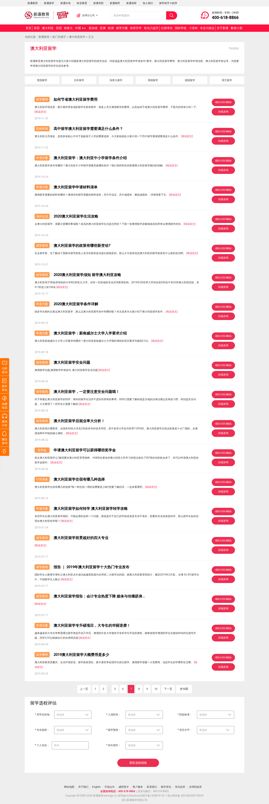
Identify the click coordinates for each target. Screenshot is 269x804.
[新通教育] (47, 15)
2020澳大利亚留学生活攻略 (76, 216)
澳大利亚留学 (77, 37)
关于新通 (222, 28)
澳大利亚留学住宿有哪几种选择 (79, 479)
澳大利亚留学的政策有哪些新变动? (82, 245)
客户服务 (138, 786)
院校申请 (42, 128)
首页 (28, 28)
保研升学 (136, 28)
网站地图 (69, 786)
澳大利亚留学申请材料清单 (76, 187)
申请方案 (42, 158)
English (96, 786)
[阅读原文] (40, 111)
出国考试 (167, 28)
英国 (37, 28)
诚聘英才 (124, 786)
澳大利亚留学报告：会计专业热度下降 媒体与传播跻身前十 (100, 596)
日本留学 (79, 80)
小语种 (193, 28)
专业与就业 (207, 28)
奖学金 (42, 450)
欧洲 (111, 28)
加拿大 (68, 28)
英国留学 (42, 80)
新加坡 (93, 28)
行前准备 (42, 479)
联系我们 (152, 786)
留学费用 (42, 99)
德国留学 (190, 80)
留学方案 (122, 28)
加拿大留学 (116, 80)
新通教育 (43, 37)
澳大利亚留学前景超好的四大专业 (81, 538)
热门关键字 (59, 37)
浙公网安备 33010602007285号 (185, 795)
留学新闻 (42, 245)
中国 (80, 28)
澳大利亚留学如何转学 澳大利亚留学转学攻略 (91, 508)
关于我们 (83, 786)
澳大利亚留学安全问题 (72, 362)
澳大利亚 (48, 28)
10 (155, 689)
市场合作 (109, 786)
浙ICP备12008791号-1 (154, 795)
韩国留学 (153, 80)
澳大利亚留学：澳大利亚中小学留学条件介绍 (90, 158)
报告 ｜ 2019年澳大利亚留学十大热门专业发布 (91, 567)
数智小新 (236, 28)
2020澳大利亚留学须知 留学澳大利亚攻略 (87, 275)
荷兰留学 (227, 80)
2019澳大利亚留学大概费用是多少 (81, 654)
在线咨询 (223, 111)
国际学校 (180, 28)
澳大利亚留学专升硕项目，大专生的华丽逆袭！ (92, 625)
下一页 (168, 689)
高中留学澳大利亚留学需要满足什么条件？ (88, 128)
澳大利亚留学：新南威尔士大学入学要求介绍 (90, 333)
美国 (59, 28)
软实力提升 (151, 28)
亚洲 (103, 28)
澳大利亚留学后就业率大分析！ (79, 421)
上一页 (84, 689)
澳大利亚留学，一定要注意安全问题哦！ (86, 391)
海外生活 (42, 216)
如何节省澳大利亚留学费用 (76, 99)
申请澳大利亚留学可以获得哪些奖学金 (85, 450)
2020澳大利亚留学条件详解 (76, 304)
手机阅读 (234, 48)
